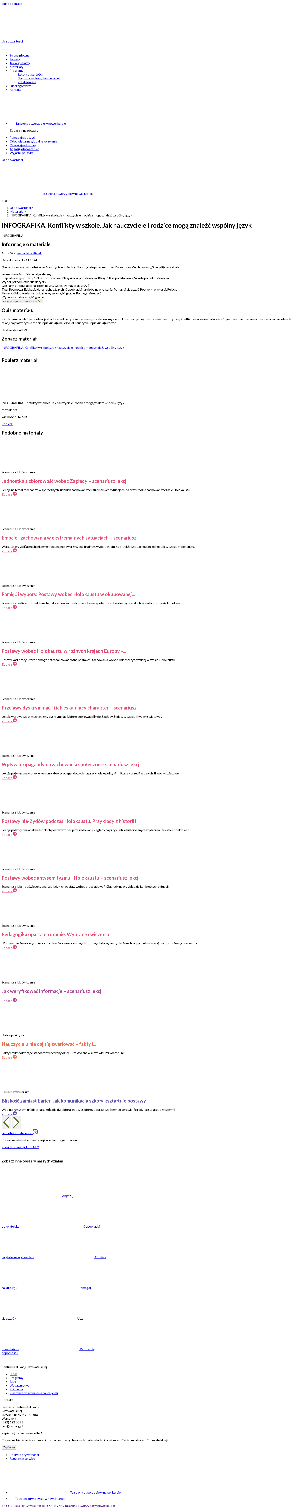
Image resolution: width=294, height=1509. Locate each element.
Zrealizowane (27, 82)
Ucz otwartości (12, 160)
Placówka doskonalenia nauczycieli (34, 1393)
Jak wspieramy (20, 63)
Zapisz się (9, 1447)
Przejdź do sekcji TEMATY (20, 1147)
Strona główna (19, 55)
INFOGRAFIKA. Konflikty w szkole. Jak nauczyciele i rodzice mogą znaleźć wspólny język (63, 347)
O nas (13, 1374)
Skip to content (12, 3)
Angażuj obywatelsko (24, 149)
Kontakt (15, 89)
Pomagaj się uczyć (22, 137)
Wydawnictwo (20, 1385)
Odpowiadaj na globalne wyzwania (33, 141)
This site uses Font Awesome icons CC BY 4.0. (58, 1505)
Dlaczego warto (21, 86)
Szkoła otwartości (30, 74)
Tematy (15, 59)
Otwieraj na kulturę (23, 145)
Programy (16, 70)
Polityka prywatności (24, 1454)
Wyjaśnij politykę (21, 153)
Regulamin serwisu (22, 1458)
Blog (13, 1381)
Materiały (16, 67)
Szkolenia (16, 1389)
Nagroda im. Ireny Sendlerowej (39, 78)
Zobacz (7, 494)
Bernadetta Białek (29, 253)
